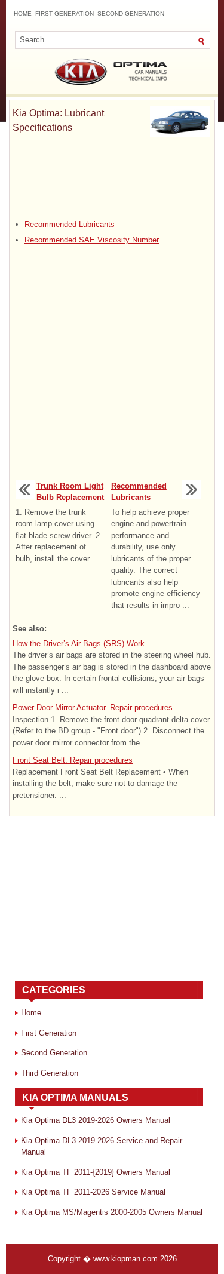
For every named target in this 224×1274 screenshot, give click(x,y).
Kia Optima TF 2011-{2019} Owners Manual (95, 1172)
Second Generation (130, 13)
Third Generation (49, 1073)
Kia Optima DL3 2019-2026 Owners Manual (95, 1120)
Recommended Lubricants (69, 224)
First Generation (64, 13)
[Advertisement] (112, 177)
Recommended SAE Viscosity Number (91, 239)
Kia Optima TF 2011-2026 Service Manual (93, 1191)
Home (23, 13)
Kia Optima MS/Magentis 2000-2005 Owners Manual (111, 1212)
